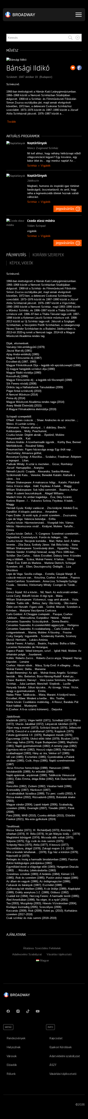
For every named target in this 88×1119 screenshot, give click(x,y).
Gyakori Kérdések (60, 1047)
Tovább (11, 121)
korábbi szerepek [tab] (48, 255)
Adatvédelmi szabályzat (64, 1056)
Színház (32, 165)
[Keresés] (70, 38)
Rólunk (11, 1073)
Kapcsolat (55, 1038)
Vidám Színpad (36, 225)
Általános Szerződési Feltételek (42, 948)
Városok (12, 1056)
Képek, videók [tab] (21, 263)
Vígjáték (46, 165)
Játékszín (33, 180)
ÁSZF (53, 1065)
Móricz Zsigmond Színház (42, 148)
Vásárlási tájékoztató (59, 954)
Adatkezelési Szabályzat (27, 954)
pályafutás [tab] (16, 255)
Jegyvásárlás (65, 209)
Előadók (12, 1065)
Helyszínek (14, 1047)
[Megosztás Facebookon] (79, 67)
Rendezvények (16, 1038)
